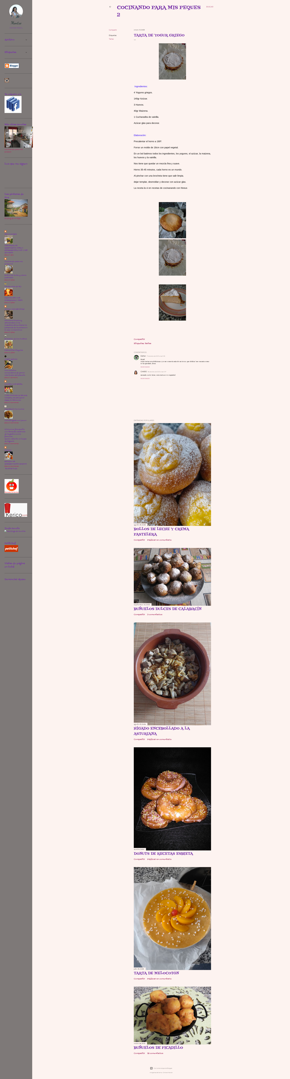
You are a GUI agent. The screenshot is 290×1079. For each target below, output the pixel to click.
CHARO (144, 372)
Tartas (111, 39)
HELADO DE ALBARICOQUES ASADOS (16, 462)
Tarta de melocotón (156, 973)
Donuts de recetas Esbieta (163, 853)
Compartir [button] (113, 30)
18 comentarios (155, 1053)
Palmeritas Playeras (14, 350)
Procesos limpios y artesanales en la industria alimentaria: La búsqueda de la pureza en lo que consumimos (16, 325)
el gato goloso (11, 359)
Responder (145, 367)
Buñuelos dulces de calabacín (168, 609)
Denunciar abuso (15, 579)
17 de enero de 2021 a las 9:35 (156, 356)
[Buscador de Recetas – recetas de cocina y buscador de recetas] (12, 493)
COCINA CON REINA (13, 384)
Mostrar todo (11, 469)
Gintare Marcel (167, 1072)
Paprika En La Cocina (14, 409)
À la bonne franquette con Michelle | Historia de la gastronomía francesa (15, 433)
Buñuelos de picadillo (158, 1047)
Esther (143, 356)
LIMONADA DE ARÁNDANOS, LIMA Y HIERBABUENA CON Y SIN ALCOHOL (16, 249)
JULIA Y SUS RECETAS (14, 309)
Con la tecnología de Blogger (163, 1068)
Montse (16, 22)
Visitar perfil (16, 28)
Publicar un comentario (159, 540)
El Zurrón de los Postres (16, 339)
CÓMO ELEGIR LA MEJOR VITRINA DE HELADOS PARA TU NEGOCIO (16, 397)
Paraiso (8, 450)
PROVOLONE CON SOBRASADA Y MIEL (14, 299)
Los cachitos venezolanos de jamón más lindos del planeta (15, 372)
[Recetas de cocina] (11, 551)
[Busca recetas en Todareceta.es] (15, 531)
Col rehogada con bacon (15, 420)
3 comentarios (154, 614)
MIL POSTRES (11, 234)
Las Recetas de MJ (13, 286)
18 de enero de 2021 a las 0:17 (157, 372)
